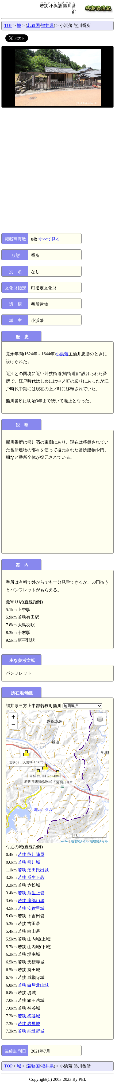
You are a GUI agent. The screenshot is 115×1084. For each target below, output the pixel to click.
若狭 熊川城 (29, 862)
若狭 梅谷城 (29, 1016)
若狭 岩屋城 (29, 1023)
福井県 (47, 25)
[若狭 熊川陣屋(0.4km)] (45, 766)
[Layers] (100, 719)
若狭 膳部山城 (31, 900)
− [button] (13, 725)
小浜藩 (62, 354)
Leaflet (64, 841)
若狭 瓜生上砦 (31, 893)
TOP (8, 25)
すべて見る (49, 239)
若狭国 (33, 25)
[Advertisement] (57, 170)
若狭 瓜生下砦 (31, 877)
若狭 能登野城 (31, 1031)
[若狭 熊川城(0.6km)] (38, 772)
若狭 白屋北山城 (33, 985)
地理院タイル (80, 841)
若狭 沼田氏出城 (33, 870)
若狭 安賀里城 (31, 908)
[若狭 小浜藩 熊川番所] (57, 773)
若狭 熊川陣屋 (31, 854)
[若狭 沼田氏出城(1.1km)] (26, 753)
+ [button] (13, 717)
